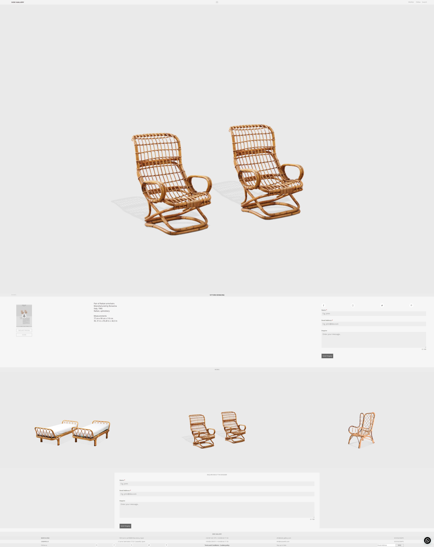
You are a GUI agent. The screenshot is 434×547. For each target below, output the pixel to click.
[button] (427, 540)
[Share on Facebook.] (336, 305)
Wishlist (411, 2)
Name (324, 310)
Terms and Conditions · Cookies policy (217, 545)
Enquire (324, 331)
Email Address (327, 320)
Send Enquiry (327, 356)
